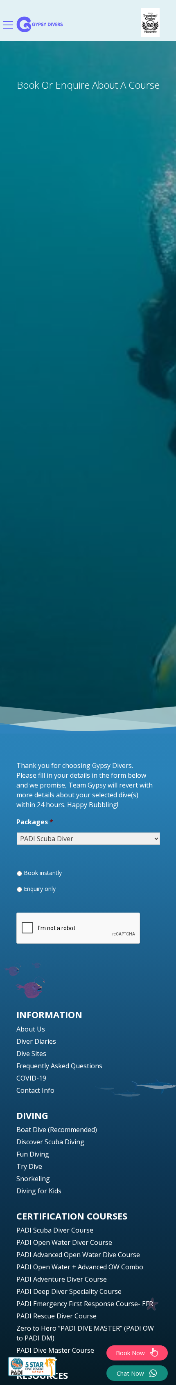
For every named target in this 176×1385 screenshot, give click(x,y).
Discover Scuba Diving (50, 1141)
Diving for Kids (38, 1190)
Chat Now (130, 1373)
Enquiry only (40, 889)
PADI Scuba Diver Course (54, 1230)
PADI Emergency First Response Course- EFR (84, 1303)
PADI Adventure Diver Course (61, 1279)
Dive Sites (31, 1053)
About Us (30, 1029)
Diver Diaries (36, 1041)
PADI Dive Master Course (55, 1350)
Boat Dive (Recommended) (56, 1129)
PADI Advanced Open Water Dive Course (78, 1254)
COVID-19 (31, 1078)
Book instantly (43, 873)
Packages (34, 822)
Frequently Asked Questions (59, 1065)
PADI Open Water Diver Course (64, 1242)
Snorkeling (33, 1178)
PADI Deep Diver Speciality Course (69, 1291)
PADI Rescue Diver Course (56, 1315)
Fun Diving (32, 1154)
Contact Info (35, 1090)
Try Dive (29, 1166)
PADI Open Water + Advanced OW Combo (79, 1266)
